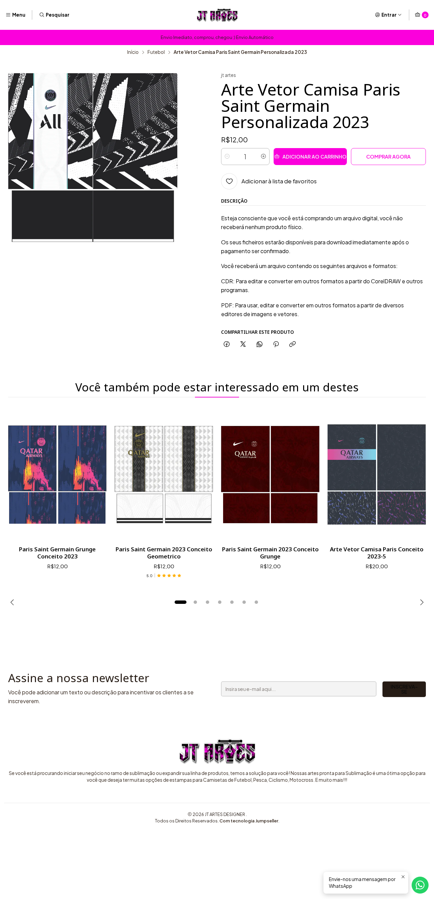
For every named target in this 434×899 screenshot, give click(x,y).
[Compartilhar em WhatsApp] (259, 344)
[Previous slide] (13, 602)
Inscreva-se (404, 688)
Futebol (156, 52)
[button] (180, 602)
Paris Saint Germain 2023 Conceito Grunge (270, 552)
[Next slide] (421, 602)
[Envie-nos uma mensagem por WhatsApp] (420, 885)
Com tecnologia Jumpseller (248, 820)
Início (133, 52)
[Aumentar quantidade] (263, 156)
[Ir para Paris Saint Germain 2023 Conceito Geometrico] (164, 474)
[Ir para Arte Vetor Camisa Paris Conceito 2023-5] (377, 474)
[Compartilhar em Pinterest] (276, 344)
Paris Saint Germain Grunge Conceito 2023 (57, 552)
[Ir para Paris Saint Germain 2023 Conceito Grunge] (270, 474)
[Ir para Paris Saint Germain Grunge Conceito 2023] (57, 474)
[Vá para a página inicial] (217, 15)
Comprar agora (388, 157)
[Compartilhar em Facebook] (226, 344)
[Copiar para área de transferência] (292, 344)
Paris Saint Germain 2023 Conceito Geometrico (164, 552)
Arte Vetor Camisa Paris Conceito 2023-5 (376, 552)
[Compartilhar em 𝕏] (243, 344)
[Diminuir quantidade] (227, 156)
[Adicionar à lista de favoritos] (94, 475)
